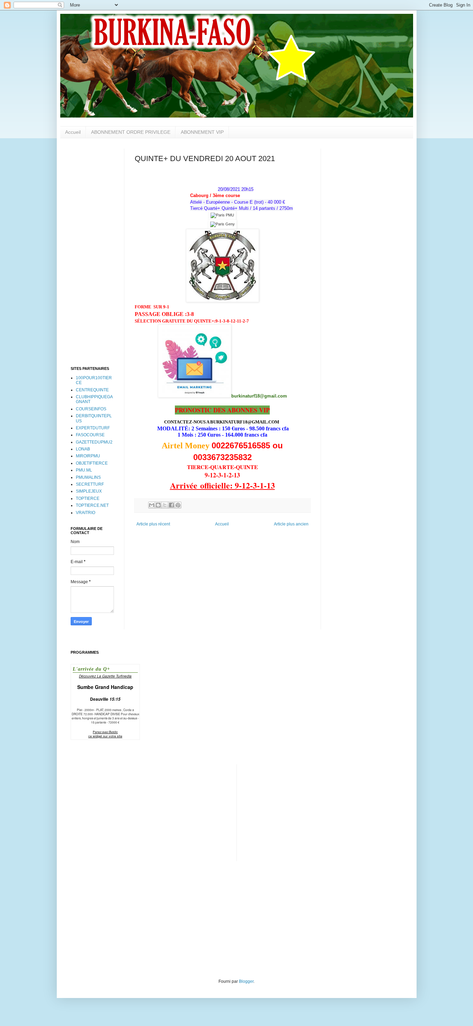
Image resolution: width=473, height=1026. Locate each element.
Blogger (246, 981)
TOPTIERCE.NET (92, 505)
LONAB (83, 449)
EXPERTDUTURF (93, 428)
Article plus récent (153, 524)
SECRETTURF (90, 484)
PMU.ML (84, 470)
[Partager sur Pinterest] (178, 505)
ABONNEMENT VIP (202, 132)
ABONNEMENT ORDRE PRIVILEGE (130, 132)
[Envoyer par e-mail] (151, 505)
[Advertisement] (92, 252)
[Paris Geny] (222, 224)
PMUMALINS (88, 477)
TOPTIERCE (87, 498)
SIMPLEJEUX (89, 491)
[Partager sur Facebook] (171, 505)
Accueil (73, 132)
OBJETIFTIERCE (92, 463)
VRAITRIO (85, 512)
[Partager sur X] (164, 505)
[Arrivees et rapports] (222, 215)
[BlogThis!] (158, 505)
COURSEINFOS (91, 409)
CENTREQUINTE (92, 390)
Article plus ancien (291, 524)
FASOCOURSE (90, 434)
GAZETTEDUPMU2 (94, 442)
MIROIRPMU (88, 456)
